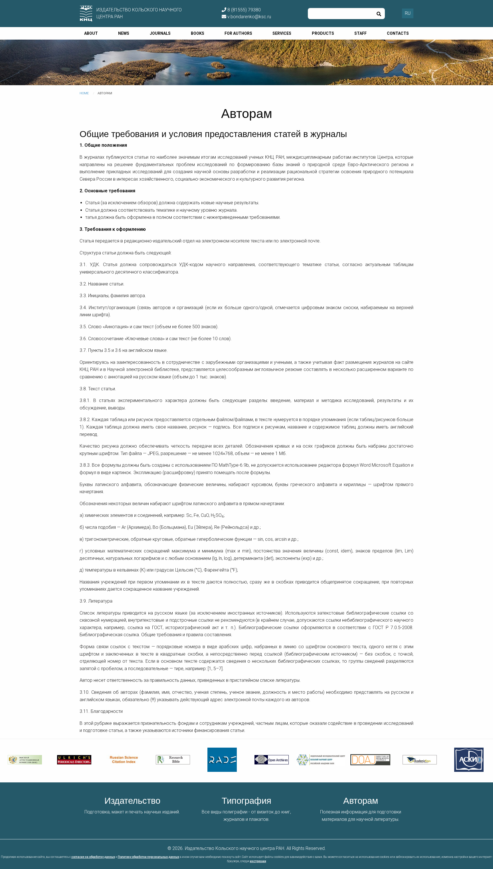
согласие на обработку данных (93, 856)
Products (323, 33)
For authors (238, 33)
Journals (160, 33)
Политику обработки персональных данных (148, 856)
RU (408, 13)
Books (197, 33)
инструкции (258, 861)
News (123, 33)
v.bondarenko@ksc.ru (248, 16)
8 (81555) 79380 (243, 10)
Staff (360, 33)
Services (281, 33)
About (91, 33)
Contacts (398, 33)
